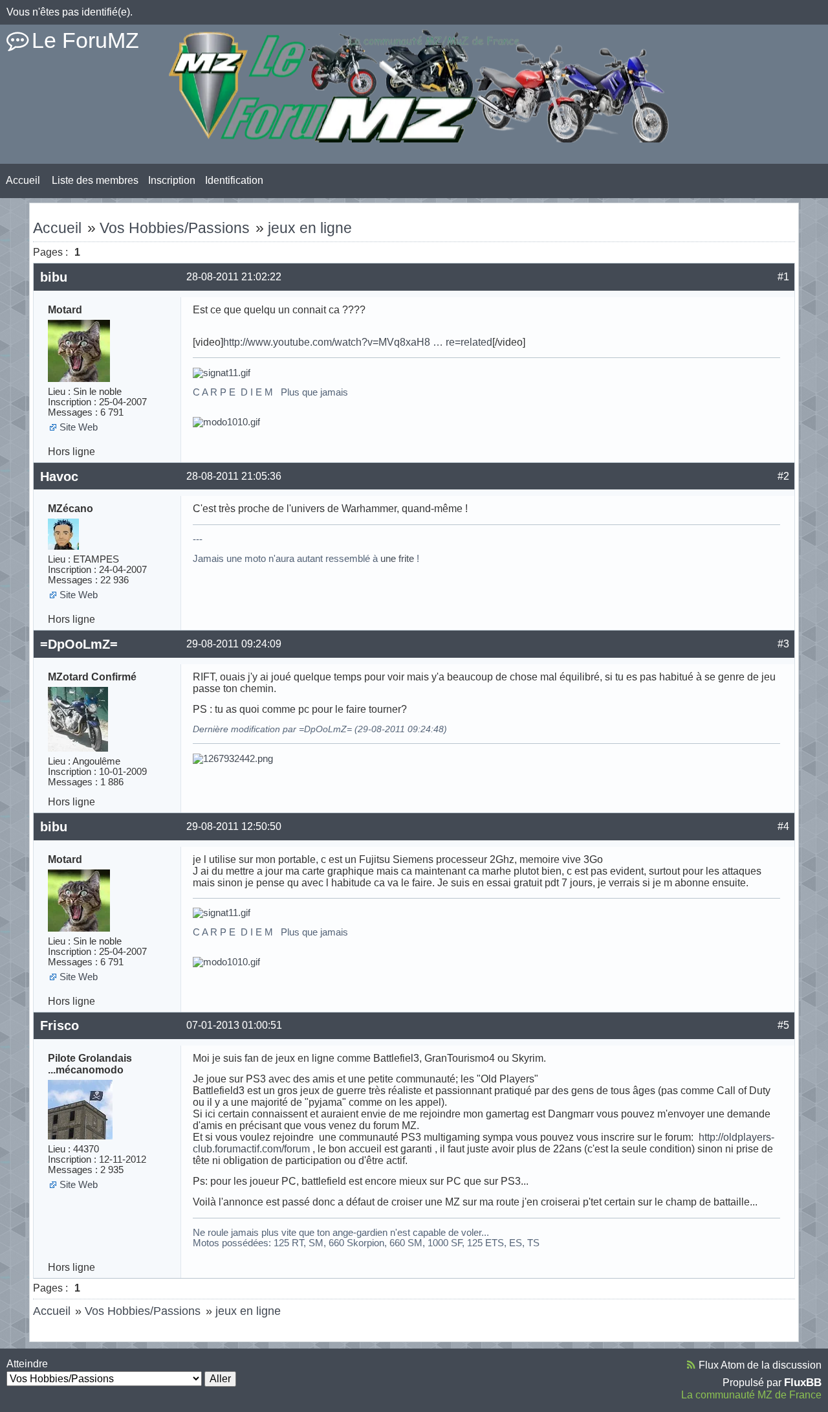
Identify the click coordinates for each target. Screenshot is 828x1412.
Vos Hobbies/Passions (175, 227)
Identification (234, 180)
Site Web (79, 427)
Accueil (23, 180)
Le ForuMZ (85, 40)
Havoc (59, 476)
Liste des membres (95, 180)
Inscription (171, 180)
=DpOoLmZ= (79, 644)
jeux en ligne (310, 227)
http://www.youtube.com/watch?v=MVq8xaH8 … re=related (357, 342)
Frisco (59, 1025)
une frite (397, 559)
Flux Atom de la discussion (760, 1365)
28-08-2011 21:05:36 (233, 476)
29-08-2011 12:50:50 (233, 826)
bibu (53, 277)
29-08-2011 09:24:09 (233, 643)
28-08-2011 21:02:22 (233, 276)
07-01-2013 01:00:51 (234, 1025)
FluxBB (803, 1382)
